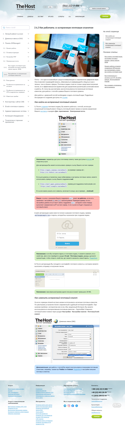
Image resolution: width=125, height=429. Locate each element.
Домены (30, 16)
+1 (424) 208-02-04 (99, 396)
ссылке (64, 97)
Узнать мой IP (39, 412)
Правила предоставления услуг (44, 392)
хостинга (44, 111)
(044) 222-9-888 (70, 5)
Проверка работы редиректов (44, 420)
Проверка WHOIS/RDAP (42, 408)
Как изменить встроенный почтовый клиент (56, 298)
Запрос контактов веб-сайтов (44, 406)
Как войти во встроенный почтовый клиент (56, 102)
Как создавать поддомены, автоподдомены (113, 86)
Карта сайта (39, 397)
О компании (39, 389)
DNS (59, 200)
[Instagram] (69, 405)
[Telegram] (65, 405)
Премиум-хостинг (13, 408)
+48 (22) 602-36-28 (99, 392)
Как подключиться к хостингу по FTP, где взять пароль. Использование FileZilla (113, 78)
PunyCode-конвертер (42, 413)
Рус (50, 7)
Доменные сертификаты (15, 396)
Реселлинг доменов (69, 390)
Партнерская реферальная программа (74, 394)
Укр (46, 7)
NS (54, 200)
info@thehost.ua (96, 412)
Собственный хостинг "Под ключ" (73, 389)
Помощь (105, 16)
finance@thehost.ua (97, 407)
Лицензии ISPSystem (14, 394)
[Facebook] (72, 405)
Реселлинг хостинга (69, 392)
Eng (55, 7)
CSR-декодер (39, 419)
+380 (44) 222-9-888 (100, 389)
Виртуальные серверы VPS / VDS (17, 406)
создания (44, 106)
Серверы (61, 16)
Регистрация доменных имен (16, 389)
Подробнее (93, 258)
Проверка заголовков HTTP (43, 422)
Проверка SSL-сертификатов (44, 415)
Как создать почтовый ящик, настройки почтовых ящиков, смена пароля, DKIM (114, 59)
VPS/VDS (50, 16)
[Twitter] (76, 405)
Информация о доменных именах (45, 396)
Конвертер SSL (40, 424)
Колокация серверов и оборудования (18, 412)
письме (89, 159)
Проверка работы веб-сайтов (44, 405)
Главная (20, 16)
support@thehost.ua (67, 9)
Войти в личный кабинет (99, 8)
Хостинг (40, 16)
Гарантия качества (41, 390)
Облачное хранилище (14, 413)
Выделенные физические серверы (17, 410)
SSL (70, 16)
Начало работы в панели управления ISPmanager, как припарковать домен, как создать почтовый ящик (113, 69)
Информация (79, 16)
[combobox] (15, 27)
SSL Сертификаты (13, 392)
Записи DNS (39, 410)
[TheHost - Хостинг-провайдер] (25, 7)
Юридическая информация (43, 394)
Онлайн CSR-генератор (42, 417)
